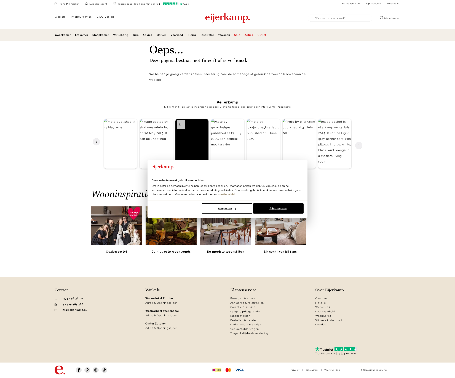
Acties (249, 35)
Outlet (262, 35)
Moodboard (393, 3)
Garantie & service (242, 307)
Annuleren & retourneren (247, 302)
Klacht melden (240, 315)
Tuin (136, 35)
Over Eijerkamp (329, 290)
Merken (162, 35)
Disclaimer (312, 370)
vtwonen (224, 35)
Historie (320, 302)
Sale (237, 35)
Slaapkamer (100, 35)
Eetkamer (81, 35)
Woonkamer (63, 35)
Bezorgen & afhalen (243, 298)
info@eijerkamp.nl (74, 309)
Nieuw (192, 35)
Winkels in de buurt (328, 320)
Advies (147, 35)
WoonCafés (323, 315)
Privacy (295, 370)
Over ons (321, 298)
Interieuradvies (81, 16)
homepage (241, 74)
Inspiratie (207, 35)
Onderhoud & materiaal (246, 324)
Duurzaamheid (325, 311)
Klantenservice (351, 3)
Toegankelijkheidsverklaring (249, 333)
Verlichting (120, 35)
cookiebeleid (226, 194)
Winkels (60, 16)
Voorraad (177, 35)
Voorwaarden (332, 370)
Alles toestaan (278, 208)
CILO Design (105, 16)
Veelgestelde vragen (244, 329)
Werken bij (322, 307)
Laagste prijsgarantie (245, 311)
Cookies (320, 324)
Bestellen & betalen (243, 320)
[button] (120, 144)
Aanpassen (225, 208)
